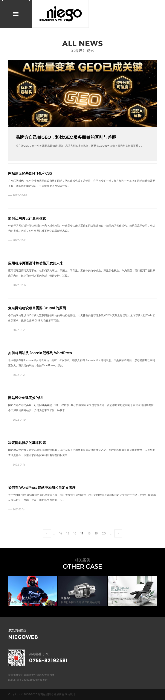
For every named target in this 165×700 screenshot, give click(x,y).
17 (82, 533)
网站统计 (70, 694)
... (54, 533)
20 (104, 533)
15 (67, 533)
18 (89, 533)
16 (74, 533)
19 (96, 533)
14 (60, 533)
